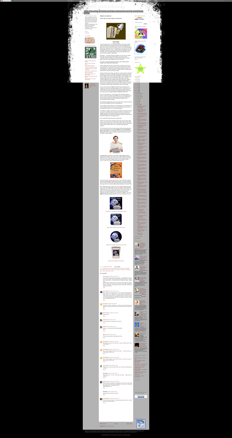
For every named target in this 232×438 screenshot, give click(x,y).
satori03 (104, 319)
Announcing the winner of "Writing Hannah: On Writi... (142, 158)
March (138, 104)
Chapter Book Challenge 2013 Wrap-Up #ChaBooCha (141, 107)
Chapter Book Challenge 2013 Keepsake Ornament (116, 244)
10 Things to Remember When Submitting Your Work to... (141, 168)
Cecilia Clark (137, 374)
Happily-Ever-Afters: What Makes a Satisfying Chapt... (142, 140)
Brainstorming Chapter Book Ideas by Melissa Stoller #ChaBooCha (143, 302)
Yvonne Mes (105, 365)
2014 (137, 90)
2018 (137, 84)
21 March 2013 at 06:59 (114, 381)
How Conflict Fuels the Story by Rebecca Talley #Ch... (142, 220)
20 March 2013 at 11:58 (111, 326)
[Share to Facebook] (118, 266)
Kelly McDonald (106, 349)
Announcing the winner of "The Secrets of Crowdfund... (142, 144)
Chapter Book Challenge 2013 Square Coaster (116, 227)
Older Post (129, 423)
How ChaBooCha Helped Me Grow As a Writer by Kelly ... (142, 192)
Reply (104, 287)
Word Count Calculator (120, 11)
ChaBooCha (116, 186)
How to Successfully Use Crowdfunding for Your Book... (141, 165)
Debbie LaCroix (106, 381)
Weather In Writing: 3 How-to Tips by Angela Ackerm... (142, 230)
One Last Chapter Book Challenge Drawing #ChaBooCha (141, 110)
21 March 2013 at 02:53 (113, 373)
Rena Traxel (137, 362)
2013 (137, 92)
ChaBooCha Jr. (111, 11)
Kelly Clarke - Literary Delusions (141, 364)
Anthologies (129, 11)
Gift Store (87, 13)
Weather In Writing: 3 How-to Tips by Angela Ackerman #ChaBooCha (143, 258)
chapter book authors (106, 269)
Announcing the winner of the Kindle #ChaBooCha (142, 114)
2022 (137, 77)
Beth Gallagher (106, 291)
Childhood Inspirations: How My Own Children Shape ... (141, 176)
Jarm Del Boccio (106, 398)
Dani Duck (105, 303)
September (139, 96)
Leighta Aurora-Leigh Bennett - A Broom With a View (141, 372)
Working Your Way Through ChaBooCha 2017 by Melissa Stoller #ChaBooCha (143, 313)
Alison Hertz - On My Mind (140, 365)
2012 (137, 238)
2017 (137, 85)
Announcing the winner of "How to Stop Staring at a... (142, 196)
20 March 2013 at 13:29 (111, 334)
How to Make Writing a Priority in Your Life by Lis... (141, 213)
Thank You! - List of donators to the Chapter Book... (142, 129)
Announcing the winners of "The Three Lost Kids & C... (142, 133)
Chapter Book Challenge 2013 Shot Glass (116, 260)
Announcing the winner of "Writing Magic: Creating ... (142, 172)
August (138, 98)
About (91, 11)
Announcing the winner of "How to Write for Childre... (142, 116)
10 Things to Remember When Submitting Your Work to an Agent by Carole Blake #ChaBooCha (143, 291)
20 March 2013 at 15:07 (114, 349)
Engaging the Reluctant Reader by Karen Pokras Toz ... (142, 199)
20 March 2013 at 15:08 (114, 357)
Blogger (128, 434)
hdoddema (120, 434)
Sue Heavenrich (106, 276)
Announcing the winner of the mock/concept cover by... (142, 161)
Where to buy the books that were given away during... (141, 120)
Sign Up (95, 11)
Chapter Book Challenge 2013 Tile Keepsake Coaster (116, 211)
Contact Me (87, 33)
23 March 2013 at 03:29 (112, 391)
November (139, 93)
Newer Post (103, 423)
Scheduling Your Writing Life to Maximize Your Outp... (141, 179)
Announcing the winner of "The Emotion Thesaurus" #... (142, 216)
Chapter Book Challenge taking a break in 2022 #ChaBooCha (143, 268)
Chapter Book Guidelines (89, 65)
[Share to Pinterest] (119, 266)
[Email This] (115, 266)
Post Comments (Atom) (109, 426)
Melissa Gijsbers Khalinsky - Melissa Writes (140, 361)
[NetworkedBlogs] (141, 395)
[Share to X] (117, 266)
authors (118, 268)
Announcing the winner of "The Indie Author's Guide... (142, 137)
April (138, 103)
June (138, 99)
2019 (137, 82)
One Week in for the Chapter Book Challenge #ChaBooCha (142, 227)
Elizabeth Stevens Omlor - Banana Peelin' (140, 368)
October (138, 95)
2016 (137, 87)
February (139, 236)
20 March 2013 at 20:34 (113, 365)
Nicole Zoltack (106, 312)
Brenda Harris (106, 341)
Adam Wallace (105, 268)
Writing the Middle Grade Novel (91, 67)
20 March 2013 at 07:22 (114, 291)
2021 (137, 79)
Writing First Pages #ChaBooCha (140, 210)
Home (86, 11)
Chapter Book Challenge (104, 6)
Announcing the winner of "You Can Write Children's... (142, 147)
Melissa (104, 334)
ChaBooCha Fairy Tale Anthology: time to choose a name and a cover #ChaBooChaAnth (143, 345)
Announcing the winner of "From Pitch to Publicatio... (142, 151)
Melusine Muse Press (138, 11)
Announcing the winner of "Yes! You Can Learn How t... (142, 203)
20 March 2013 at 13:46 (113, 341)
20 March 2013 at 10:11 (113, 312)
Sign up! (136, 59)
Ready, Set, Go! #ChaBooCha (140, 234)
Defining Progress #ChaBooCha (143, 334)
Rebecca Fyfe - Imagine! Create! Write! (139, 376)
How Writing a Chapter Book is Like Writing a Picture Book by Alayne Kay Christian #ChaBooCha (140, 246)
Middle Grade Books (89, 72)
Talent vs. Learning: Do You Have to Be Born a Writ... (141, 206)
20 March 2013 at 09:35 (112, 303)
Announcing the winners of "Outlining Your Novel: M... (142, 186)
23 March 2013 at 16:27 (114, 398)
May (138, 101)
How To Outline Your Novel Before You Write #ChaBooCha (143, 279)
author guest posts (112, 268)
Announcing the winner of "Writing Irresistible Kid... (142, 123)
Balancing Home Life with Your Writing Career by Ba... (141, 154)
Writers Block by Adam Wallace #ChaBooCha (141, 190)
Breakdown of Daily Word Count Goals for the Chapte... (141, 223)
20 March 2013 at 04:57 (114, 276)
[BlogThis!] (116, 266)
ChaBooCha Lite (102, 11)
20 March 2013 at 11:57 (111, 319)
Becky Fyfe (92, 84)
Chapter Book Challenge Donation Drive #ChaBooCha (141, 126)
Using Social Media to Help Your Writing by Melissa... (142, 183)
